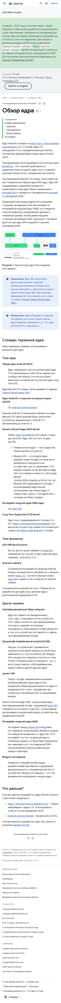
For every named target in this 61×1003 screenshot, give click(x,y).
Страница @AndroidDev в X (15, 913)
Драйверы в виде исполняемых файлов (20, 897)
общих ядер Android (31, 530)
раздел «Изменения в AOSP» (18, 60)
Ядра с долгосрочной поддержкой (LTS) (34, 523)
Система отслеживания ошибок (17, 971)
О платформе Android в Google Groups (20, 927)
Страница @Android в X (13, 909)
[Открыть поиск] (41, 3)
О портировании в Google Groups (17, 936)
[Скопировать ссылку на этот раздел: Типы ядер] (19, 358)
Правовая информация (15, 986)
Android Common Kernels (21, 816)
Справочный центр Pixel (13, 953)
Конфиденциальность (14, 991)
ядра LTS (20, 575)
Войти (54, 3)
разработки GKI (20, 825)
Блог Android (8, 918)
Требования (7, 878)
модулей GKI (9, 192)
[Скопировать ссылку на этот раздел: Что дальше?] (26, 789)
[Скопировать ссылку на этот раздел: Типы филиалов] (26, 539)
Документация (11, 12)
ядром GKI (33, 727)
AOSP (4, 98)
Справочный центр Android (15, 948)
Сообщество (32, 982)
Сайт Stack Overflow (11, 967)
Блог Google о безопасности (15, 923)
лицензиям (7, 852)
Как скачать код (9, 883)
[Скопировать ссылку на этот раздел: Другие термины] (27, 603)
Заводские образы (10, 892)
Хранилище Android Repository (16, 874)
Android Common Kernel (24, 407)
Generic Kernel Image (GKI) (16, 392)
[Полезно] (40, 103)
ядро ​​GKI (17, 508)
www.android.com (10, 957)
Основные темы (34, 98)
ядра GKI (48, 550)
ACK (37, 709)
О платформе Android (12, 982)
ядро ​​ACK (21, 435)
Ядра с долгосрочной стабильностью (28, 804)
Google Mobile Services (12, 962)
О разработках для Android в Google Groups (23, 932)
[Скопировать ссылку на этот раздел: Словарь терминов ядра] (46, 340)
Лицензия (33, 986)
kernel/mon (7, 166)
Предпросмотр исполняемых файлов (19, 888)
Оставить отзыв (35, 991)
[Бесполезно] (44, 103)
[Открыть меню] (4, 3)
